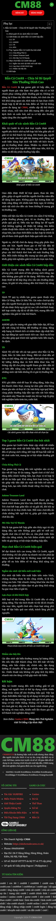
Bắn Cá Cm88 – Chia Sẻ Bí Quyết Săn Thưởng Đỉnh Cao (28, 29)
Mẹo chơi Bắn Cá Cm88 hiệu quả (22, 61)
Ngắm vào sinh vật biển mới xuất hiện (27, 63)
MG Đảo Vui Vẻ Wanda (21, 58)
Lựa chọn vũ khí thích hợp (22, 66)
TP (14, 40)
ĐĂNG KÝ (19, 13)
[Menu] (52, 5)
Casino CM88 (21, 719)
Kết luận (12, 71)
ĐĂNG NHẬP (36, 13)
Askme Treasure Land (21, 55)
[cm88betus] (28, 4)
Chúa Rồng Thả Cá (19, 53)
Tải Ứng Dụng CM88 (14, 817)
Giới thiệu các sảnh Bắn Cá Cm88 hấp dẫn (26, 37)
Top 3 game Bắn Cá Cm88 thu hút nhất (25, 50)
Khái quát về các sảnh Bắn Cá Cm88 (23, 34)
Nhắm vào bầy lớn (19, 69)
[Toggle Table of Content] (48, 24)
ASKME (15, 42)
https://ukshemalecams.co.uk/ (28, 844)
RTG (14, 47)
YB (14, 45)
